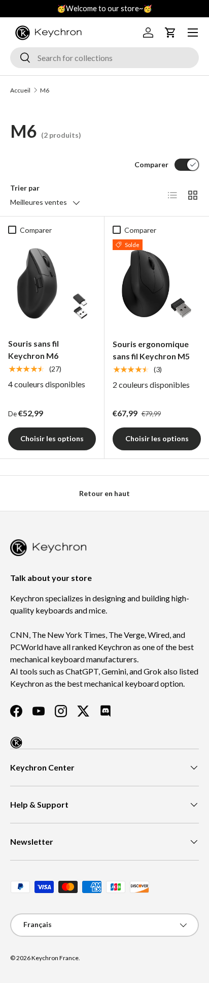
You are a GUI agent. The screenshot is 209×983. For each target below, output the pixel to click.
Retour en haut (104, 493)
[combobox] (104, 57)
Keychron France (55, 958)
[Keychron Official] (16, 742)
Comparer (151, 164)
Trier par (25, 187)
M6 (44, 90)
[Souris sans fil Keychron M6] (52, 283)
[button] (170, 32)
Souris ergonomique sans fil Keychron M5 (151, 350)
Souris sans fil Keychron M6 (33, 349)
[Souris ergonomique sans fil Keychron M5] (157, 283)
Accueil (20, 90)
